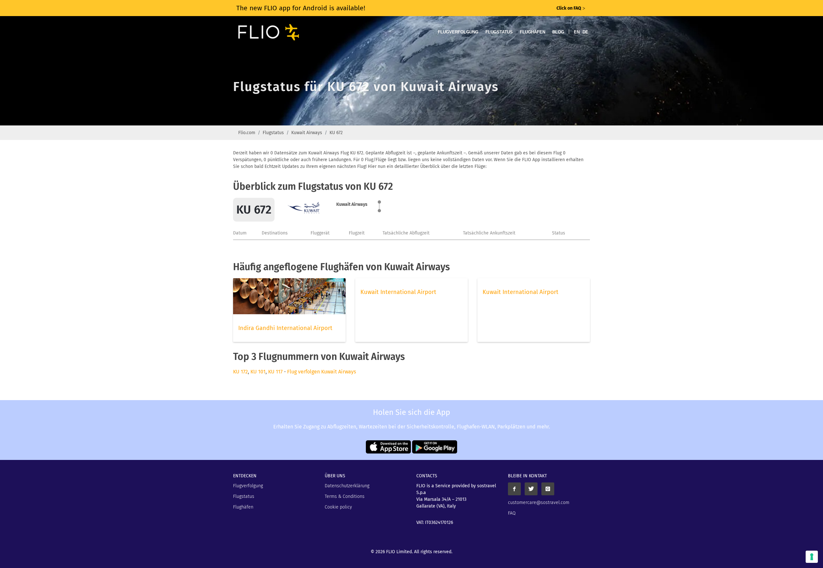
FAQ (512, 513)
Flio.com (246, 132)
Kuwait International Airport (398, 292)
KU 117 (275, 372)
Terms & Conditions (345, 496)
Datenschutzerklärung (347, 486)
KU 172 (240, 372)
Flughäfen (532, 32)
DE (585, 32)
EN (577, 32)
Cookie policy (338, 507)
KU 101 (258, 372)
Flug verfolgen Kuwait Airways (321, 372)
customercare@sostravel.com (538, 502)
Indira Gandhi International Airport (285, 328)
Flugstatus (499, 32)
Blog (558, 32)
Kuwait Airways (306, 132)
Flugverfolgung (458, 32)
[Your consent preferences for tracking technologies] (812, 557)
